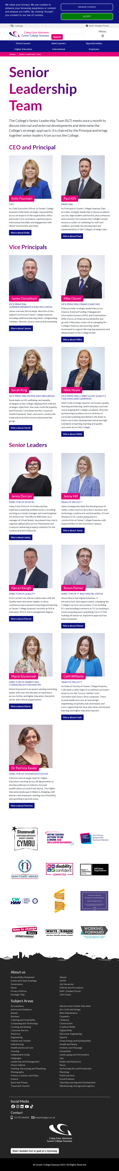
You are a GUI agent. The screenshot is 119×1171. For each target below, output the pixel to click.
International (58, 49)
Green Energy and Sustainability (75, 1040)
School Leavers (23, 43)
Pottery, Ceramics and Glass (25, 1075)
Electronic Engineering (70, 1033)
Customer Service (19, 1030)
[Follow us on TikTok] (31, 1106)
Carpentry (64, 1016)
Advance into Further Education (75, 1006)
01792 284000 (21, 1117)
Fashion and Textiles (21, 1040)
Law (61, 1058)
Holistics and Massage (70, 1047)
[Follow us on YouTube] (27, 1106)
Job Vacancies (66, 984)
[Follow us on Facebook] (13, 1106)
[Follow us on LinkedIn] (22, 1106)
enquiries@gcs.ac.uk (45, 1117)
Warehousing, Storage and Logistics (77, 1085)
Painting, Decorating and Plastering (28, 1068)
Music (62, 1065)
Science (14, 1078)
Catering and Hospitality (23, 1019)
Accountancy (17, 1006)
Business (15, 1016)
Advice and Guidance (21, 1009)
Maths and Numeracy (70, 1061)
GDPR (62, 980)
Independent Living (20, 1054)
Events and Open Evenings (24, 980)
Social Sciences (66, 1078)
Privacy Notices (19, 991)
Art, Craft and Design (70, 1009)
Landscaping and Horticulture (74, 1054)
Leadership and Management (25, 1061)
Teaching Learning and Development (77, 1082)
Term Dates (65, 994)
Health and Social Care (22, 1047)
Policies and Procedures (71, 987)
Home (13, 54)
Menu (102, 31)
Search (57, 36)
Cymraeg (18, 25)
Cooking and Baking (21, 1026)
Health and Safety (68, 1044)
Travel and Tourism (20, 1085)
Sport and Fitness (19, 1082)
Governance (17, 984)
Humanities (65, 1051)
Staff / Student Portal (99, 25)
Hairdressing (17, 1044)
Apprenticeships (94, 43)
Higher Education (23, 49)
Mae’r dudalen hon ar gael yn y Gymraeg (35, 1150)
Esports (63, 1037)
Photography (17, 1072)
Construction (66, 1023)
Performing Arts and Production (75, 1068)
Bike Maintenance (68, 1012)
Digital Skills (65, 1030)
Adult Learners (58, 43)
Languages (16, 1058)
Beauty (14, 1012)
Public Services (67, 1075)
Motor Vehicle (18, 1065)
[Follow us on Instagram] (17, 1106)
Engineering (16, 1037)
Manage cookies (87, 7)
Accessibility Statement (22, 977)
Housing (15, 1051)
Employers (94, 49)
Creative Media (67, 1026)
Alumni (62, 977)
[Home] (29, 34)
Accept (87, 16)
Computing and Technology (24, 1023)
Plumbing (64, 1072)
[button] (20, 232)
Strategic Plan (18, 994)
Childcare (64, 1019)
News (14, 987)
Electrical (15, 1033)
